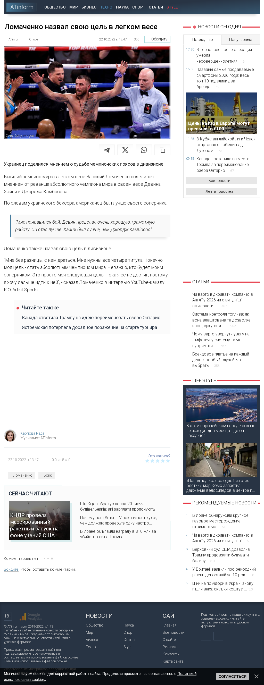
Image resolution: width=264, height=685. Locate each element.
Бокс (48, 475)
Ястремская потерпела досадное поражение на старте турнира (89, 327)
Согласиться (232, 676)
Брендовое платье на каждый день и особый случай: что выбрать (220, 360)
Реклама (170, 647)
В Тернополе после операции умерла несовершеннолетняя (224, 55)
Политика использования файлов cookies (36, 661)
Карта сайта (173, 661)
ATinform (22, 7)
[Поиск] (253, 7)
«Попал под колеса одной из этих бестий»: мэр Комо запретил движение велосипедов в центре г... (220, 485)
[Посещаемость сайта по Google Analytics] (31, 617)
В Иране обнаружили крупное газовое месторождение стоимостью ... (220, 521)
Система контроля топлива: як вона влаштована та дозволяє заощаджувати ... (221, 320)
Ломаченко (22, 475)
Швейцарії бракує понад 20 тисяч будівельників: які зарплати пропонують (117, 506)
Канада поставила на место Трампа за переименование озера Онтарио (223, 164)
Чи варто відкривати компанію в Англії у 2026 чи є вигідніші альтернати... (222, 300)
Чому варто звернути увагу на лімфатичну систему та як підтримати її (221, 340)
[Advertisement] (87, 384)
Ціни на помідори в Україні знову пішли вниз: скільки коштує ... (222, 586)
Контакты (171, 654)
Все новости (219, 181)
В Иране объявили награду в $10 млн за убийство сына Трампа (118, 534)
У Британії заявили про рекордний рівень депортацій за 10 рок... (224, 572)
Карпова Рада (32, 433)
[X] (125, 150)
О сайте (169, 640)
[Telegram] (107, 150)
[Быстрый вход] (238, 7)
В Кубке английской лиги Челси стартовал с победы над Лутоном (225, 145)
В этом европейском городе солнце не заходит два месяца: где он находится (220, 430)
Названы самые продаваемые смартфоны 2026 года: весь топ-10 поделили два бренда (225, 78)
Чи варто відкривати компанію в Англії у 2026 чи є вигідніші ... (222, 538)
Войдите (11, 569)
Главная (170, 625)
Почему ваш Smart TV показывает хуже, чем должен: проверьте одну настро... (118, 520)
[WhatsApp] (144, 150)
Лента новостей (219, 191)
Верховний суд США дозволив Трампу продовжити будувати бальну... (221, 555)
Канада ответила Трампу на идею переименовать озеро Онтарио (91, 317)
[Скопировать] (162, 150)
